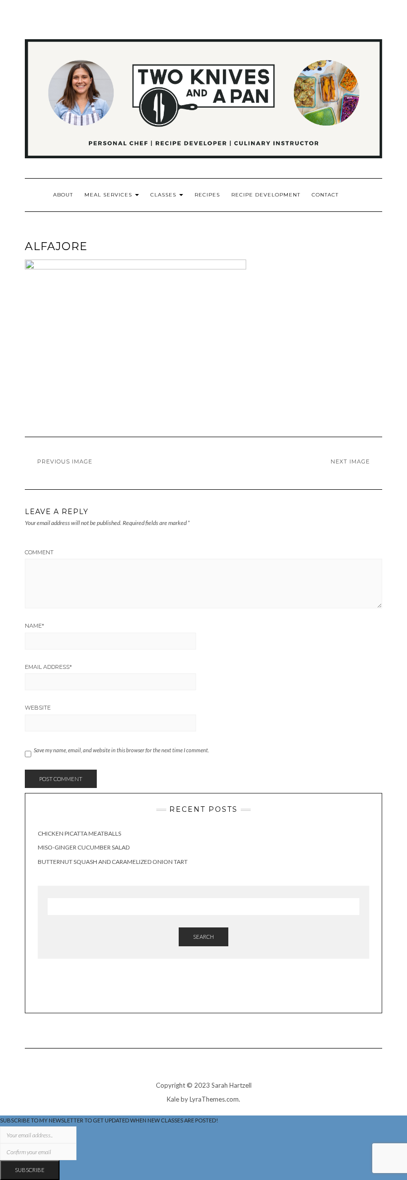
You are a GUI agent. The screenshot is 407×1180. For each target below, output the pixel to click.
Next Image (350, 461)
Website (38, 707)
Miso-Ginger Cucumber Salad (84, 847)
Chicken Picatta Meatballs (79, 833)
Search (203, 936)
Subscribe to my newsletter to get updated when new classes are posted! (109, 1120)
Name (34, 625)
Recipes (207, 195)
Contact (325, 195)
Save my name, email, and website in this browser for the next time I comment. (121, 750)
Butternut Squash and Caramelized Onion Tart (113, 861)
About (63, 195)
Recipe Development (265, 195)
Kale (173, 1099)
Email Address (48, 666)
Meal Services (109, 195)
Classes (164, 195)
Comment (39, 552)
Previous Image (64, 461)
